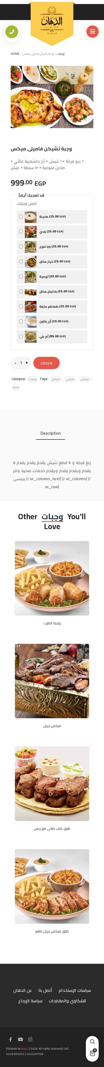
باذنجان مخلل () (56, 291)
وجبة (16, 387)
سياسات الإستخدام (75, 990)
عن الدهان (22, 990)
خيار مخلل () (54, 261)
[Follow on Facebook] (10, 1039)
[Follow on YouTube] (20, 1039)
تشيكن (55, 379)
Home (15, 53)
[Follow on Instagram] (30, 1039)
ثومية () (52, 276)
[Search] (92, 1042)
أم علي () (52, 336)
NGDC (24, 1048)
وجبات (61, 53)
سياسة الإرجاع (30, 1001)
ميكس (84, 379)
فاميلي (70, 379)
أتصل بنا (45, 990)
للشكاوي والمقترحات (67, 1001)
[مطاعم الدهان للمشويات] (52, 20)
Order (47, 363)
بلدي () (51, 231)
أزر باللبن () (53, 321)
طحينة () (52, 216)
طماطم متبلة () (57, 306)
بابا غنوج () (53, 246)
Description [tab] (50, 433)
